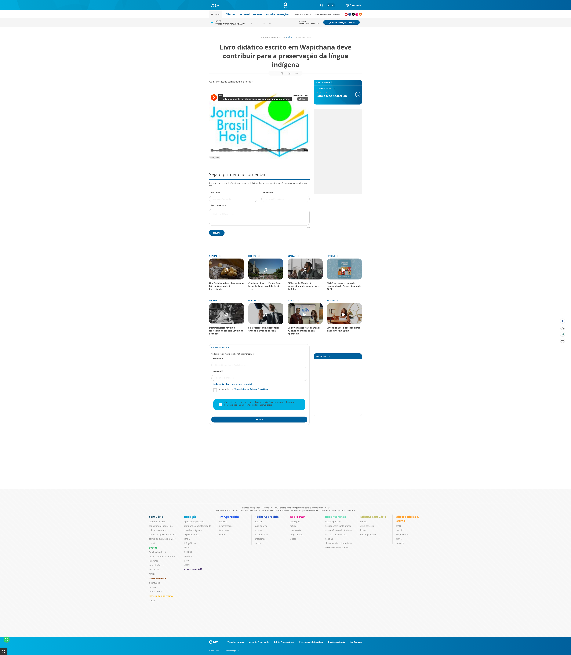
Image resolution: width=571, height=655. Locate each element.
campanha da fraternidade (197, 525)
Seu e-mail (268, 192)
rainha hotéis (155, 591)
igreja (187, 538)
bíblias (363, 521)
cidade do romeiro (158, 530)
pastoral (153, 587)
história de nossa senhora (162, 556)
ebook (398, 538)
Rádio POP (297, 517)
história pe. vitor (333, 521)
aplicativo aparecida (194, 521)
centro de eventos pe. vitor (162, 538)
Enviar (216, 232)
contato (337, 14)
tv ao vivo (224, 530)
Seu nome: (218, 358)
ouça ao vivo (261, 525)
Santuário (156, 517)
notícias (153, 573)
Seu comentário (218, 205)
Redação (190, 517)
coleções (400, 530)
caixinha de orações (277, 14)
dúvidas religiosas (193, 530)
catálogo (400, 543)
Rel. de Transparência (284, 642)
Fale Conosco (355, 642)
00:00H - (230, 23)
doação (153, 547)
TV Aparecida (229, 517)
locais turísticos (156, 565)
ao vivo (257, 14)
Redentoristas (335, 517)
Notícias (289, 37)
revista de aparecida (161, 596)
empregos (295, 521)
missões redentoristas (336, 534)
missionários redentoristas (338, 530)
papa (186, 560)
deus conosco (367, 525)
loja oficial (154, 569)
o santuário (154, 582)
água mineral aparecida (161, 525)
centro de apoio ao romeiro (162, 534)
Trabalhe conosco (322, 14)
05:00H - (309, 23)
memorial (244, 14)
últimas (230, 14)
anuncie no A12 (193, 569)
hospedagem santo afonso (338, 525)
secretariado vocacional (337, 547)
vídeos (152, 600)
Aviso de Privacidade (259, 642)
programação (226, 525)
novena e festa (157, 578)
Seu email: (218, 371)
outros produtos (368, 534)
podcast (258, 530)
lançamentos (402, 534)
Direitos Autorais (336, 642)
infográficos (190, 543)
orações (188, 556)
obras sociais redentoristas (338, 543)
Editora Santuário (373, 517)
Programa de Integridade (311, 642)
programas (260, 538)
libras (187, 547)
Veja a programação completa (341, 22)
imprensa (153, 560)
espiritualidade (191, 534)
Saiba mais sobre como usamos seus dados (233, 384)
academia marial (157, 521)
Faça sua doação (303, 14)
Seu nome (216, 192)
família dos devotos (158, 552)
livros (363, 530)
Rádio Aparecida (267, 517)
